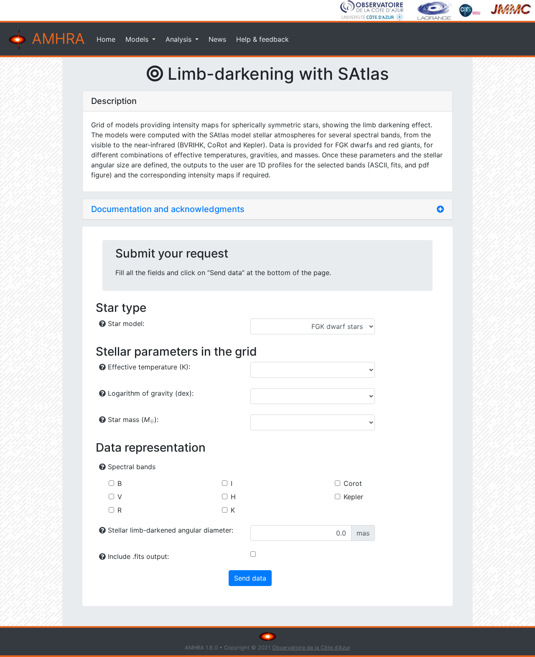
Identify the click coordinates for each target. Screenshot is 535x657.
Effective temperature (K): (148, 367)
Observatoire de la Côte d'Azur (311, 647)
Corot (353, 483)
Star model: (125, 323)
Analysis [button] (180, 39)
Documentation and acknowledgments (168, 209)
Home (106, 39)
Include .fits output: (137, 556)
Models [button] (137, 39)
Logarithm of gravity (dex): (150, 393)
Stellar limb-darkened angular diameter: (169, 530)
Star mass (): (132, 420)
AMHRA (56, 39)
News (217, 39)
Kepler (353, 497)
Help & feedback (262, 39)
